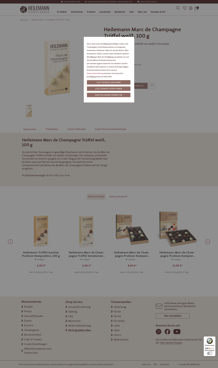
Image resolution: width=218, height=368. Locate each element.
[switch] (209, 353)
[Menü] (213, 337)
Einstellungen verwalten (108, 95)
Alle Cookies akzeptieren (108, 89)
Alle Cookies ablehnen (109, 82)
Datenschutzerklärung (95, 73)
